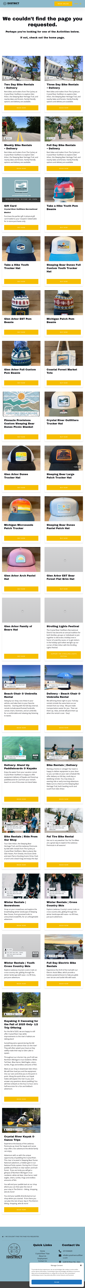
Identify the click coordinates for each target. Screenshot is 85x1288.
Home (42, 1251)
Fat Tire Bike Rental (60, 836)
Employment (42, 1258)
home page (56, 37)
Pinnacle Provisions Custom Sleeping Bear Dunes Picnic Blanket (19, 423)
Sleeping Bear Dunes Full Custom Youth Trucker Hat (64, 268)
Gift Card (10, 206)
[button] (81, 1265)
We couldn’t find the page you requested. (22, 1236)
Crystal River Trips (42, 1253)
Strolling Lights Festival (63, 626)
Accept (56, 1282)
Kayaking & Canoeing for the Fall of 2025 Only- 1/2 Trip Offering (21, 1024)
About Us (42, 1256)
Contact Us (42, 1261)
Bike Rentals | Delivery (62, 765)
